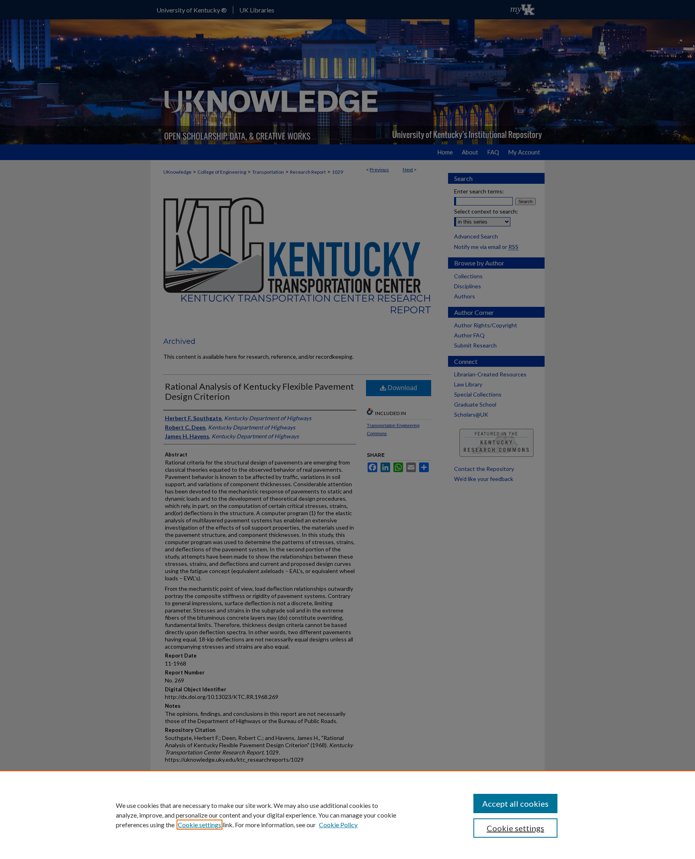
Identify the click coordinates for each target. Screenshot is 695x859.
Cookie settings (199, 824)
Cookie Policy (338, 824)
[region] (347, 815)
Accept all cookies (515, 803)
